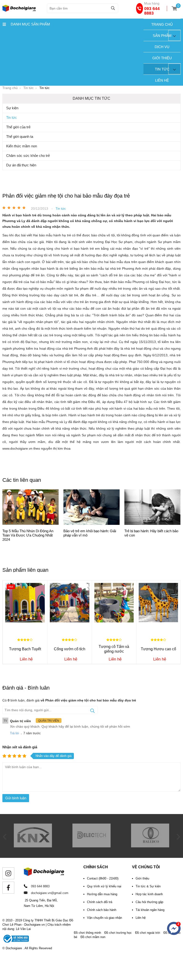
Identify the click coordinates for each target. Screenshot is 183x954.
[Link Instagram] (8, 873)
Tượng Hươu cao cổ (158, 649)
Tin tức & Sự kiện (148, 886)
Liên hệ (162, 80)
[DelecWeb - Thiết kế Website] (91, 846)
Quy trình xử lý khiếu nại (104, 886)
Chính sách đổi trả (99, 902)
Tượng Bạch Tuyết (25, 649)
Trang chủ (162, 24)
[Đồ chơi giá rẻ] (19, 10)
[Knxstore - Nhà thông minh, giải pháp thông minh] (33, 846)
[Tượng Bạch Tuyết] (25, 602)
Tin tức (162, 69)
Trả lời (14, 733)
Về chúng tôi (146, 867)
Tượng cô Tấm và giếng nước (114, 649)
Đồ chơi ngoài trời (147, 932)
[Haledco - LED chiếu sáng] (150, 846)
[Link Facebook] (8, 888)
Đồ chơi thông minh (87, 932)
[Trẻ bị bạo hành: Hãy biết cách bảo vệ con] (152, 507)
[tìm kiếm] (113, 8)
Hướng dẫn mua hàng (102, 894)
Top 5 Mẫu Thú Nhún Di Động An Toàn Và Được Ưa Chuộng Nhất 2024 (27, 535)
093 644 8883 (152, 10)
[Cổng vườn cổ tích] (69, 602)
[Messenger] (174, 928)
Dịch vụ (162, 47)
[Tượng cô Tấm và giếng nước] (114, 602)
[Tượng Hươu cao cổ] (158, 602)
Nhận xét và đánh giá (19, 747)
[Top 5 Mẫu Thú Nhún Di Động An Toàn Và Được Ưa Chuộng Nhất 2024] (30, 507)
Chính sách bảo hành (101, 910)
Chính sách (95, 867)
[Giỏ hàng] (174, 8)
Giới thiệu (162, 58)
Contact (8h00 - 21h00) (102, 878)
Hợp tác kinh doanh (149, 894)
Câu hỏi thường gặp (149, 902)
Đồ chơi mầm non (93, 937)
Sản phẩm (162, 36)
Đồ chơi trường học (118, 932)
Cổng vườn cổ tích (69, 649)
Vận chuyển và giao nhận (104, 917)
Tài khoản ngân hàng (150, 910)
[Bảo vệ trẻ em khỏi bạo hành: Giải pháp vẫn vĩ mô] (91, 507)
